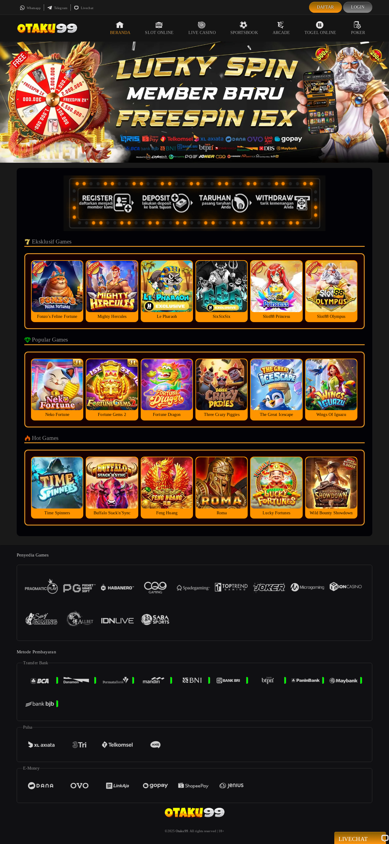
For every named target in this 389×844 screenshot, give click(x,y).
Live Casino (202, 32)
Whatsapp (33, 8)
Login (358, 7)
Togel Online (320, 32)
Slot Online (159, 32)
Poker (358, 32)
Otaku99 (182, 831)
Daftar (325, 7)
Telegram (60, 8)
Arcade (281, 32)
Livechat (86, 8)
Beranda (120, 32)
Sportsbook (244, 32)
